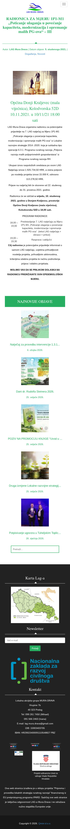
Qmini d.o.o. (44, 823)
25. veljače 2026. (35, 397)
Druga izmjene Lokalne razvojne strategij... (35, 485)
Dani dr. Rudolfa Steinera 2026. (35, 391)
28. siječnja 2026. (35, 538)
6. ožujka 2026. (35, 350)
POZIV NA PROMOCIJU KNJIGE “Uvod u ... (35, 438)
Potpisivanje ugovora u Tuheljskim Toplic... (35, 532)
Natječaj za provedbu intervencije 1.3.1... (35, 344)
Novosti (41, 54)
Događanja (30, 54)
